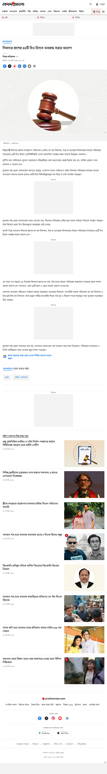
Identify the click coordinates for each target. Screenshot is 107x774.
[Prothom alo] (13, 4)
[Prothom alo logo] (53, 699)
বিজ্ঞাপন (35, 744)
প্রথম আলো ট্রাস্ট (48, 704)
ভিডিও (81, 11)
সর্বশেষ (5, 11)
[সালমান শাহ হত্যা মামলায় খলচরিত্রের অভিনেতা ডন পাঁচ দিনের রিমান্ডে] (84, 608)
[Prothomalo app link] (44, 733)
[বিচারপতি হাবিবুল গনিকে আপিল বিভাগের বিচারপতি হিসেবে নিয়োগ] (84, 577)
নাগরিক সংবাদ (11, 704)
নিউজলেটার (82, 744)
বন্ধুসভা (58, 704)
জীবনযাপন (73, 11)
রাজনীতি (22, 11)
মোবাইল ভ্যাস (94, 704)
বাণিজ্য (35, 11)
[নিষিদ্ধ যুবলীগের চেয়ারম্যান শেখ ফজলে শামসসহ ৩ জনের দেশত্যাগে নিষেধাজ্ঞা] (84, 484)
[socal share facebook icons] (5, 67)
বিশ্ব (29, 11)
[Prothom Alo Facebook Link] (41, 718)
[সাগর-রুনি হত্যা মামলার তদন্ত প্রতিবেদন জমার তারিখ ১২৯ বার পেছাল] (84, 639)
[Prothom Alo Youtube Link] (61, 718)
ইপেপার (78, 704)
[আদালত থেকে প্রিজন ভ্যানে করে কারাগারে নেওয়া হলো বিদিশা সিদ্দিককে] (84, 670)
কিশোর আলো (24, 704)
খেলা (50, 11)
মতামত (43, 11)
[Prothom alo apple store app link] (63, 733)
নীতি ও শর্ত (58, 744)
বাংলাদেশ (13, 11)
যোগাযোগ (69, 744)
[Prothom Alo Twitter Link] (47, 718)
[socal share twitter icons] (10, 67)
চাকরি (64, 11)
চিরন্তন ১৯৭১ (68, 704)
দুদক (7, 377)
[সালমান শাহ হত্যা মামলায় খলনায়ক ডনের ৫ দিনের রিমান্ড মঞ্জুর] (84, 546)
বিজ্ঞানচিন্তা (35, 704)
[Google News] (67, 719)
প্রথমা (85, 704)
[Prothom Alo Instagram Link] (54, 718)
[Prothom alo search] (90, 4)
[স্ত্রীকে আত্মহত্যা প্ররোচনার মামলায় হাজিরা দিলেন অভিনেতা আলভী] (84, 515)
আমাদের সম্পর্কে (22, 744)
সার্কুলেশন (46, 744)
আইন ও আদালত (21, 377)
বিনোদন (57, 11)
